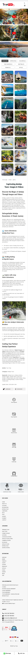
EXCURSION (4, 542)
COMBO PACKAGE (6, 533)
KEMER (3, 559)
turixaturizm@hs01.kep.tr (9, 603)
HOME (3, 502)
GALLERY (4, 516)
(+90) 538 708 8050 (9, 613)
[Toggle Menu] (25, 5)
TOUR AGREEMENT (6, 592)
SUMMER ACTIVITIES (6, 540)
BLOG (3, 512)
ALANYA (3, 562)
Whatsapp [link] (8, 653)
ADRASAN (4, 557)
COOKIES (4, 587)
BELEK (3, 573)
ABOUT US (4, 503)
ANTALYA (4, 568)
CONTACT (4, 520)
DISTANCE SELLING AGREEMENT (9, 588)
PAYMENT (4, 518)
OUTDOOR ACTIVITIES (6, 536)
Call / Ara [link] (22, 653)
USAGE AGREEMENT (6, 590)
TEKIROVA (4, 561)
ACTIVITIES (4, 505)
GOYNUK (4, 564)
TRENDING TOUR (5, 529)
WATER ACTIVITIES (6, 547)
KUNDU (3, 570)
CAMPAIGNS (4, 511)
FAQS (3, 514)
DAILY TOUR (4, 531)
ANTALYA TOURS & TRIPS (7, 538)
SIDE (3, 575)
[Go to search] (24, 3)
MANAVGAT (4, 566)
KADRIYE (4, 571)
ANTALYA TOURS (5, 544)
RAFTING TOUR (5, 509)
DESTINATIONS (5, 507)
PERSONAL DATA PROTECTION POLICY (10, 585)
